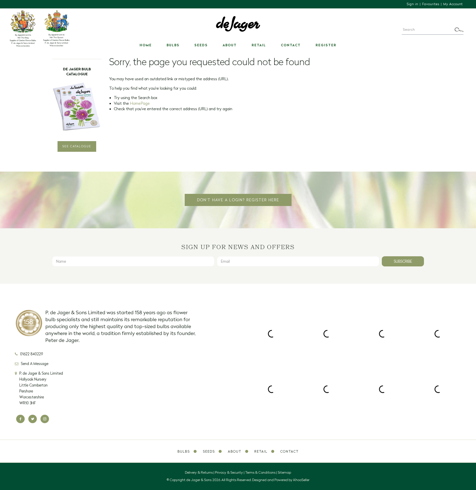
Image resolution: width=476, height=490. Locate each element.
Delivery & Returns (199, 472)
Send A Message (34, 363)
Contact (291, 45)
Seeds (201, 45)
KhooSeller (301, 480)
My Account (453, 4)
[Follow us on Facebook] (20, 419)
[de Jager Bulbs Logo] (238, 23)
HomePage (140, 103)
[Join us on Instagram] (44, 419)
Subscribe (403, 261)
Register (326, 45)
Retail (259, 45)
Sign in (412, 4)
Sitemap (284, 472)
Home (146, 45)
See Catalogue (76, 146)
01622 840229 (31, 354)
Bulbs (173, 45)
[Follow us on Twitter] (32, 419)
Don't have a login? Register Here (238, 200)
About (230, 45)
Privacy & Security (229, 472)
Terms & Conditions (260, 472)
